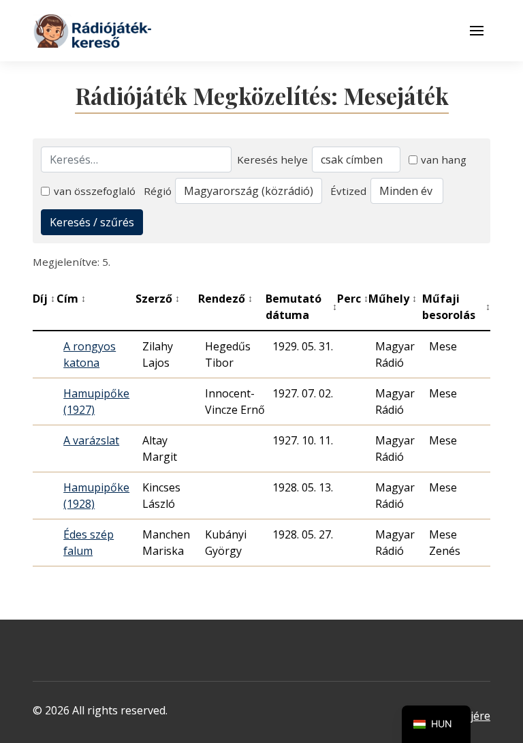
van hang (443, 159)
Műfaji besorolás (456, 306)
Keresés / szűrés (92, 222)
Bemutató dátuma (301, 306)
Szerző (158, 298)
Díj (44, 298)
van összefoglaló (95, 191)
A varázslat (91, 440)
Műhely (392, 298)
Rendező (225, 298)
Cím (71, 298)
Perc (352, 298)
